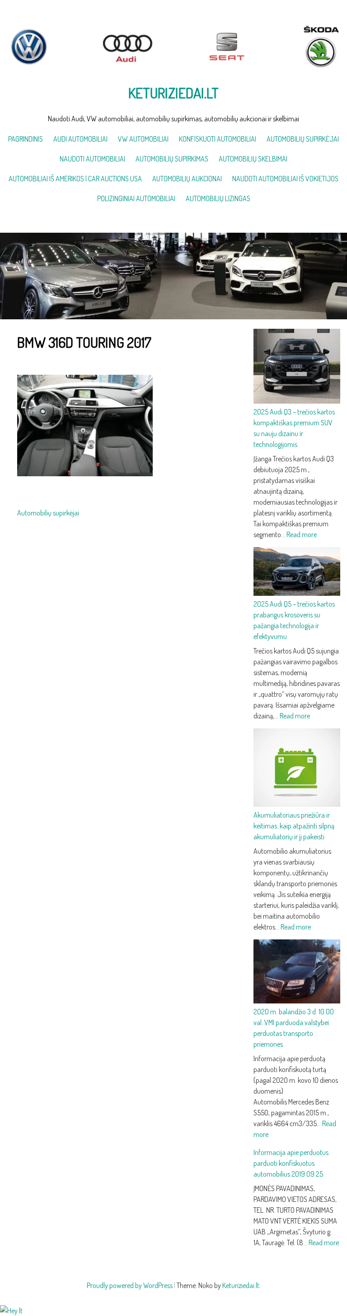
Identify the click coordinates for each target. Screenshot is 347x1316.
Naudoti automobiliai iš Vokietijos (285, 178)
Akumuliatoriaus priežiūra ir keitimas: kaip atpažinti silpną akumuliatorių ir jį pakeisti (293, 825)
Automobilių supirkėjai (303, 138)
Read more (301, 534)
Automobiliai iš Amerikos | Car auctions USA (75, 178)
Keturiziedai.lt (173, 92)
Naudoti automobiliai (92, 158)
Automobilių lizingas (218, 198)
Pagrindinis (25, 138)
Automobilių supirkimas (172, 158)
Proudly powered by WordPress (130, 1285)
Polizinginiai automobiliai (136, 198)
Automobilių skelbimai (253, 158)
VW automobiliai (143, 138)
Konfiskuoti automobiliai (217, 138)
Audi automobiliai (80, 138)
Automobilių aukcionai (187, 178)
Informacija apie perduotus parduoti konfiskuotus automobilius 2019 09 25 (290, 1163)
